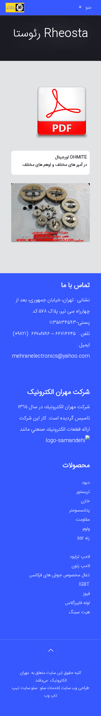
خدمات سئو (49, 688)
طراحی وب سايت (75, 688)
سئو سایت (28, 688)
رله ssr (83, 538)
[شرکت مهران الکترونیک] (15, 7)
